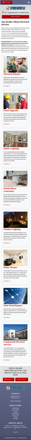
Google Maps (15, 408)
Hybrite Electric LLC (13, 438)
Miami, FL (7, 425)
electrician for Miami (6, 33)
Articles (15, 411)
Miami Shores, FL (8, 427)
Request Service (15, 16)
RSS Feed (15, 418)
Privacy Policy (15, 413)
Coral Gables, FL (15, 425)
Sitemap (15, 417)
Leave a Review (15, 410)
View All (16, 432)
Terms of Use (15, 415)
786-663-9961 (7, 2)
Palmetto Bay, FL (17, 427)
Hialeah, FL (22, 425)
